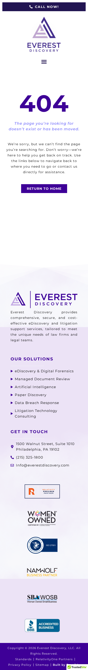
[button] (44, 61)
